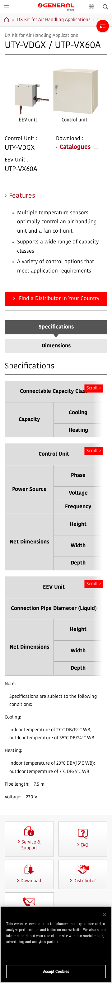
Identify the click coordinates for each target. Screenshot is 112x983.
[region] (56, 944)
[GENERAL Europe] (56, 6)
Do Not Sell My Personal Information (56, 954)
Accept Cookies (56, 971)
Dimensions (56, 346)
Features (22, 196)
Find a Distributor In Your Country (58, 298)
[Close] (104, 914)
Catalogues (75, 147)
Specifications (56, 327)
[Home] (7, 20)
